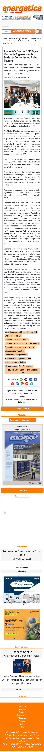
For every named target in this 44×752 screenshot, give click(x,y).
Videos (22, 724)
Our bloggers (21, 490)
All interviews (22, 693)
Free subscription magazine (22, 420)
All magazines (35, 483)
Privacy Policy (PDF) (12, 747)
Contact (22, 716)
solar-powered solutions (15, 362)
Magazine (22, 721)
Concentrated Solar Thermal (16, 339)
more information (9, 568)
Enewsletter (22, 719)
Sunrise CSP (32, 332)
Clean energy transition (14, 351)
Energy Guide (21, 409)
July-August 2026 (22, 429)
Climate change (11, 366)
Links (22, 727)
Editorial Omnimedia (13, 738)
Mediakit (22, 713)
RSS (22, 730)
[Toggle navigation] (5, 24)
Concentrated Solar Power (16, 343)
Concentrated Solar (17, 332)
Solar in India (33, 343)
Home (5, 39)
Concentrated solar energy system (19, 347)
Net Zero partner (26, 366)
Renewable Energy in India (16, 355)
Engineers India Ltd (13, 336)
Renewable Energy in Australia (18, 358)
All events (21, 575)
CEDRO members (25, 750)
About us (22, 710)
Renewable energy (14, 39)
